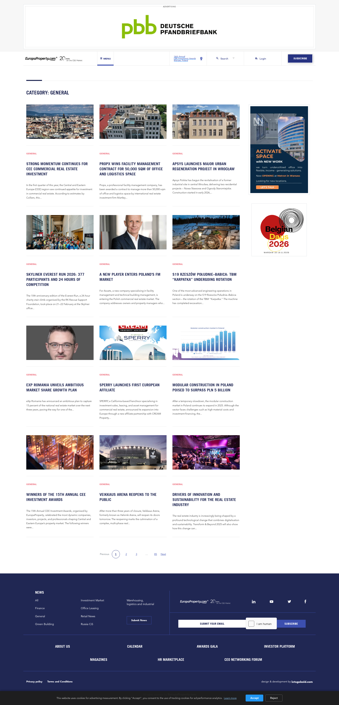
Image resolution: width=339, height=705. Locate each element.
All (36, 600)
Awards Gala (207, 646)
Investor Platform (279, 646)
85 (155, 554)
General (31, 153)
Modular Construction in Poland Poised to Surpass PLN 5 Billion (202, 387)
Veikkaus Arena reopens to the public (128, 497)
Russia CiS (87, 624)
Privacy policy (34, 681)
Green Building (44, 624)
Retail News (88, 616)
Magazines (98, 659)
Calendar (134, 646)
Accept (254, 698)
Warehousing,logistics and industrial (140, 602)
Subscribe (300, 58)
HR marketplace (171, 659)
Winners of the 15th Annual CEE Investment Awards (56, 497)
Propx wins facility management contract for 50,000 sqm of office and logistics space (131, 168)
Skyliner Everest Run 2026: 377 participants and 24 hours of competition (55, 279)
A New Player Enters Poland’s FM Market (129, 277)
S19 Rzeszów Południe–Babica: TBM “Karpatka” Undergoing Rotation (204, 277)
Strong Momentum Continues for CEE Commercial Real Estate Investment (57, 168)
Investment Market (92, 600)
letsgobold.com (302, 682)
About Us (62, 646)
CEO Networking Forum (243, 659)
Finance (40, 608)
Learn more (230, 698)
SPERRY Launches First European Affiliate (129, 387)
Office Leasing (90, 608)
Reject (274, 698)
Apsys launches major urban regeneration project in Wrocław (203, 166)
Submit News (139, 620)
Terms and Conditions (60, 681)
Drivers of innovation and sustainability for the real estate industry (204, 499)
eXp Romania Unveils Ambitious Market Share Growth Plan (55, 387)
